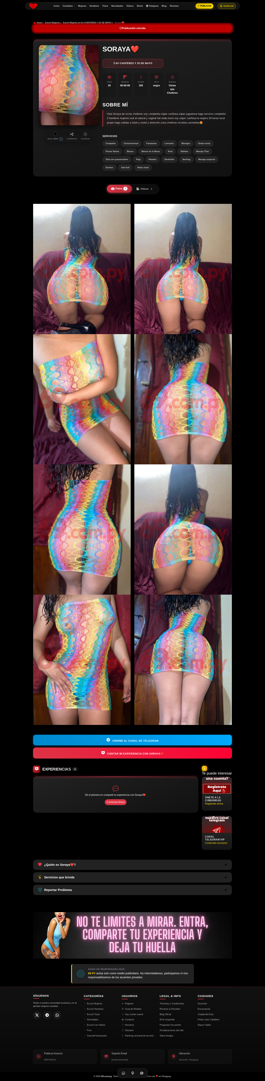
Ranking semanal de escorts (139, 1035)
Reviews (174, 6)
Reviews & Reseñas (170, 1009)
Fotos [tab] (120, 188)
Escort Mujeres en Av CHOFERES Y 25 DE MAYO (87, 22)
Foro (89, 1030)
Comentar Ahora (116, 802)
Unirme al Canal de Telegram (135, 740)
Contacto (129, 1019)
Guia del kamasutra (97, 1035)
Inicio (57, 6)
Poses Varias (112, 151)
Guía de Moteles (133, 1009)
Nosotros (129, 1025)
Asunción (202, 1003)
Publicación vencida (134, 28)
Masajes (186, 143)
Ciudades (68, 6)
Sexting (186, 159)
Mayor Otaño (204, 1025)
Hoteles (153, 159)
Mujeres (82, 6)
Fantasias (151, 143)
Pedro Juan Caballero (208, 1019)
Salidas (184, 151)
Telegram (153, 6)
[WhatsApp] (57, 1015)
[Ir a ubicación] (132, 1073)
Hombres (94, 6)
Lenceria (169, 143)
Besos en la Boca (151, 151)
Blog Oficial (165, 1014)
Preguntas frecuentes (170, 1025)
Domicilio (169, 159)
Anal (170, 151)
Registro (129, 1003)
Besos (130, 151)
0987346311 (50, 1060)
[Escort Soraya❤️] (82, 269)
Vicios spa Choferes (172, 89)
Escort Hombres (95, 1009)
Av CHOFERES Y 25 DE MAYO (134, 63)
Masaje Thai (202, 151)
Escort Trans (93, 1014)
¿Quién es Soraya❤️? (60, 864)
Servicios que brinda (59, 877)
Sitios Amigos (166, 1035)
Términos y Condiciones (172, 1003)
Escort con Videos (96, 1025)
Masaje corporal (206, 159)
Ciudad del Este (205, 1014)
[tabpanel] (132, 464)
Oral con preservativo (117, 159)
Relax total (143, 167)
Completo (111, 143)
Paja (138, 159)
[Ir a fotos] (123, 1073)
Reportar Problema (58, 890)
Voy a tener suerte (134, 1014)
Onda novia (204, 143)
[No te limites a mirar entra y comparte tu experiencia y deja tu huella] (132, 935)
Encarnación (204, 1009)
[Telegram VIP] (47, 1015)
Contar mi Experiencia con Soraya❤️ (135, 753)
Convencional (131, 143)
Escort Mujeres (52, 22)
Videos (130, 6)
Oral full (125, 167)
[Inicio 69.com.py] (33, 6)
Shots (140, 6)
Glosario (129, 1030)
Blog (164, 6)
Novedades (117, 6)
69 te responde (167, 1019)
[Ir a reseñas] (141, 1073)
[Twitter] (37, 1015)
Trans (105, 6)
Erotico (109, 167)
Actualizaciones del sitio (172, 1030)
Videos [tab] (146, 189)
